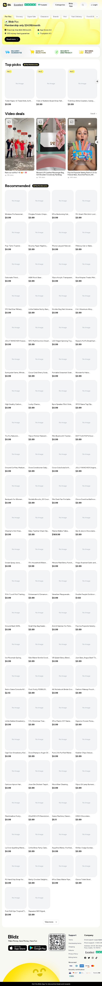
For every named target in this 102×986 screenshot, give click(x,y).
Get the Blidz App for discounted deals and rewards (51, 984)
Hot (65, 17)
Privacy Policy (73, 954)
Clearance (44, 17)
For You (8, 17)
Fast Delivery (76, 17)
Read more (11, 39)
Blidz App (71, 5)
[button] (19, 87)
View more (49, 922)
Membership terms (75, 943)
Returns (71, 950)
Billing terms (73, 957)
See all (92, 114)
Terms (71, 940)
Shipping (72, 947)
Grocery (19, 17)
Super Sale (31, 17)
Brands (56, 17)
